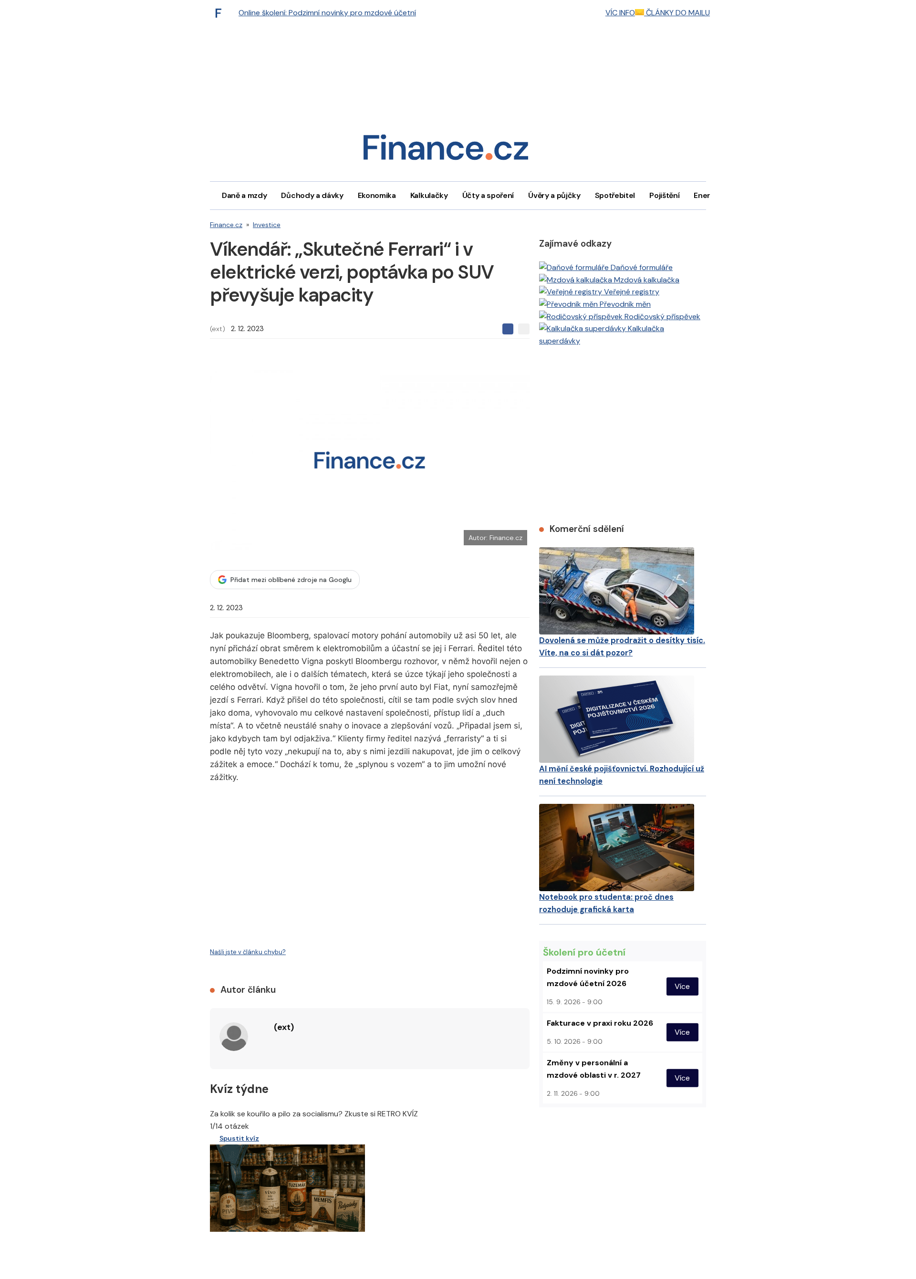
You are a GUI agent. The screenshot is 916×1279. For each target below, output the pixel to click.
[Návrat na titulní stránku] (445, 150)
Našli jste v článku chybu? (248, 952)
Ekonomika (377, 195)
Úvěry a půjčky (554, 195)
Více (682, 986)
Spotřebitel (615, 195)
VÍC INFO (620, 13)
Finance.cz (226, 224)
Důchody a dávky (312, 195)
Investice (267, 224)
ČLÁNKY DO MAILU (677, 13)
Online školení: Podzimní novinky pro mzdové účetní (327, 13)
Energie (707, 195)
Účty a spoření (488, 195)
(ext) (217, 328)
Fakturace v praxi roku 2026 (600, 1023)
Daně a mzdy (244, 195)
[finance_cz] (221, 12)
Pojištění (664, 195)
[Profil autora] (233, 1036)
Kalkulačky (429, 195)
